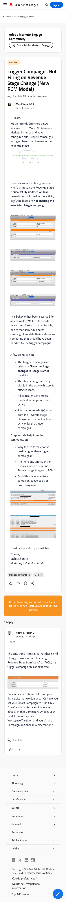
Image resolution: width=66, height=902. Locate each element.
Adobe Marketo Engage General (20, 16)
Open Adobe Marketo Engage (33, 45)
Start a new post (37, 605)
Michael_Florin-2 (25, 632)
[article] (33, 692)
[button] (19, 96)
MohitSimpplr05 (25, 104)
